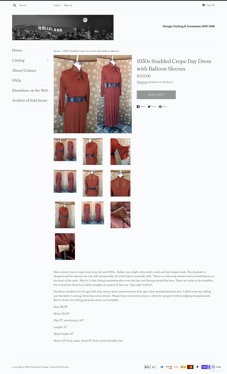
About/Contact (24, 70)
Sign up (68, 5)
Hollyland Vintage (40, 367)
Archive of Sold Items (29, 100)
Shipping (142, 81)
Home (17, 50)
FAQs (16, 80)
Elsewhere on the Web (30, 90)
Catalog (30, 60)
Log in (57, 5)
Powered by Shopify (59, 367)
